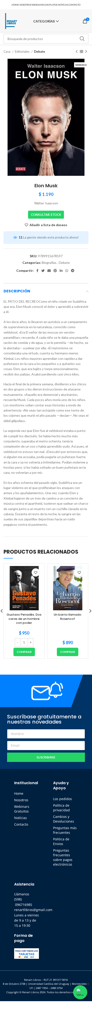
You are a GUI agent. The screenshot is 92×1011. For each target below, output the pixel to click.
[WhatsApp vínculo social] (67, 271)
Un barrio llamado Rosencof (67, 617)
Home (18, 793)
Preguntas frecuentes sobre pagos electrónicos (62, 857)
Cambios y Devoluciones (63, 819)
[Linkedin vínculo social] (61, 271)
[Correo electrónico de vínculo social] (49, 271)
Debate (39, 51)
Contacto (21, 824)
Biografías (49, 263)
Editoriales (22, 51)
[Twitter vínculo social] (43, 271)
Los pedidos (62, 799)
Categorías (44, 21)
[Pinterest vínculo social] (55, 271)
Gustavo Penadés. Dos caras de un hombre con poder (24, 619)
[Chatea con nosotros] (80, 992)
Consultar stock (46, 215)
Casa (7, 51)
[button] (24, 652)
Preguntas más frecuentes (65, 830)
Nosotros (21, 800)
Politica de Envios (61, 841)
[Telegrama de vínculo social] (73, 271)
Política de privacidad (61, 807)
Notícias (20, 818)
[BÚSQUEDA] (82, 39)
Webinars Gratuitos (21, 808)
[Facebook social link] (37, 271)
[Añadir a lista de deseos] (36, 572)
